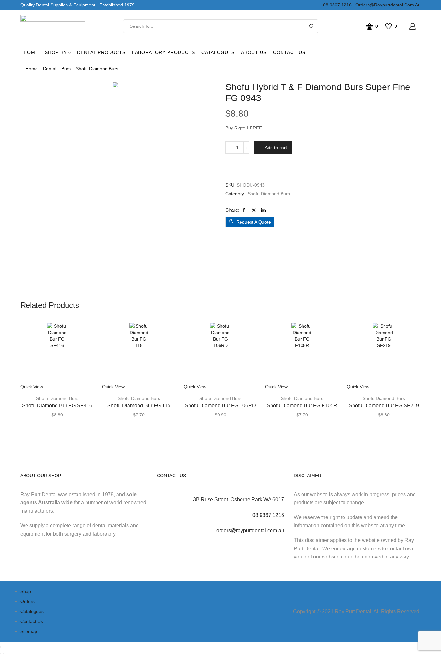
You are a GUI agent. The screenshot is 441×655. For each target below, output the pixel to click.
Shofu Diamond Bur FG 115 (138, 405)
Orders (27, 601)
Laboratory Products (163, 52)
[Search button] (311, 26)
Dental (49, 68)
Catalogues (218, 52)
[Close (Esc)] (0, 647)
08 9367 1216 (336, 4)
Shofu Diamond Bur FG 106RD (220, 405)
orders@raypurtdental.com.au (387, 4)
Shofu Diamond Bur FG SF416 (57, 405)
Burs (66, 68)
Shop (25, 591)
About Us (254, 52)
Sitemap (28, 631)
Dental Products (101, 52)
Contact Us (289, 52)
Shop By (56, 52)
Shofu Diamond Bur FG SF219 (384, 405)
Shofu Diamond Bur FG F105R (302, 405)
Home (31, 52)
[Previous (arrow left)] (0, 653)
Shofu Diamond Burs (97, 68)
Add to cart (276, 147)
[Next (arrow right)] (3, 653)
